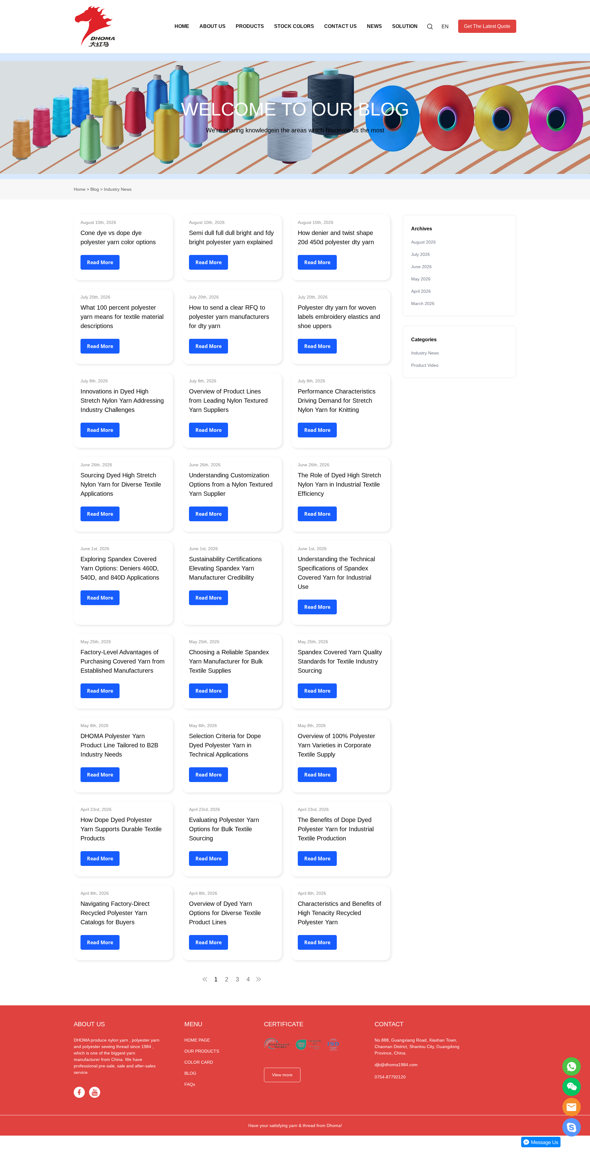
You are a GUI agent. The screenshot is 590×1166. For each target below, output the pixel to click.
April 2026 (421, 291)
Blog (94, 189)
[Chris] (571, 1066)
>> (259, 979)
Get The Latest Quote (487, 26)
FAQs (189, 1084)
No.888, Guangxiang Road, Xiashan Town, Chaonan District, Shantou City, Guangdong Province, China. (417, 1046)
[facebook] (79, 1092)
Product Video (425, 365)
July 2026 (420, 254)
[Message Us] (540, 1146)
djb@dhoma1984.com (396, 1064)
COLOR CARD (198, 1062)
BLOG (190, 1073)
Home (79, 189)
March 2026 (423, 303)
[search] (430, 27)
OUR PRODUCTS (201, 1051)
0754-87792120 (390, 1076)
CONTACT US (340, 26)
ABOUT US (212, 26)
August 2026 (423, 242)
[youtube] (94, 1092)
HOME (182, 26)
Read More (100, 262)
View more (282, 1074)
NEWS (374, 26)
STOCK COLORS (294, 26)
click (295, 116)
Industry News (425, 352)
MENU (193, 1024)
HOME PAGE (197, 1040)
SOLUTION (405, 26)
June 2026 (421, 266)
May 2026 (421, 278)
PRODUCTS (250, 26)
